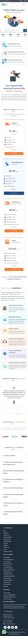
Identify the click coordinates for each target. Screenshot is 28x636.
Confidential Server (8, 574)
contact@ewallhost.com (10, 623)
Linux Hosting (7, 561)
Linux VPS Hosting (8, 567)
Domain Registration (8, 559)
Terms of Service (8, 599)
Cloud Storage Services (9, 576)
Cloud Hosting (7, 565)
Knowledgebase (7, 541)
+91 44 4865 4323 (9, 620)
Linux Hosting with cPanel (17, 277)
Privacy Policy (7, 592)
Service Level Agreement (9, 595)
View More (13, 149)
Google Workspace (8, 580)
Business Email (7, 578)
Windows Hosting (14, 279)
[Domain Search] (25, 30)
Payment (6, 543)
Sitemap (6, 545)
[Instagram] (16, 627)
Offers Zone (6, 547)
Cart (26, 1)
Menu (25, 4)
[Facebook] (5, 627)
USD (22, 1)
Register (7, 1)
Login (2, 1)
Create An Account (8, 551)
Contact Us (6, 535)
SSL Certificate (7, 584)
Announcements (7, 537)
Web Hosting (7, 557)
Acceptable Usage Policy (9, 597)
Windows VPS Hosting (9, 570)
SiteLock (6, 586)
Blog (5, 531)
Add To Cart (14, 153)
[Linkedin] (12, 627)
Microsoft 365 (7, 582)
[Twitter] (9, 627)
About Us (6, 533)
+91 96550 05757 (8, 622)
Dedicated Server (8, 572)
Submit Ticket (7, 539)
